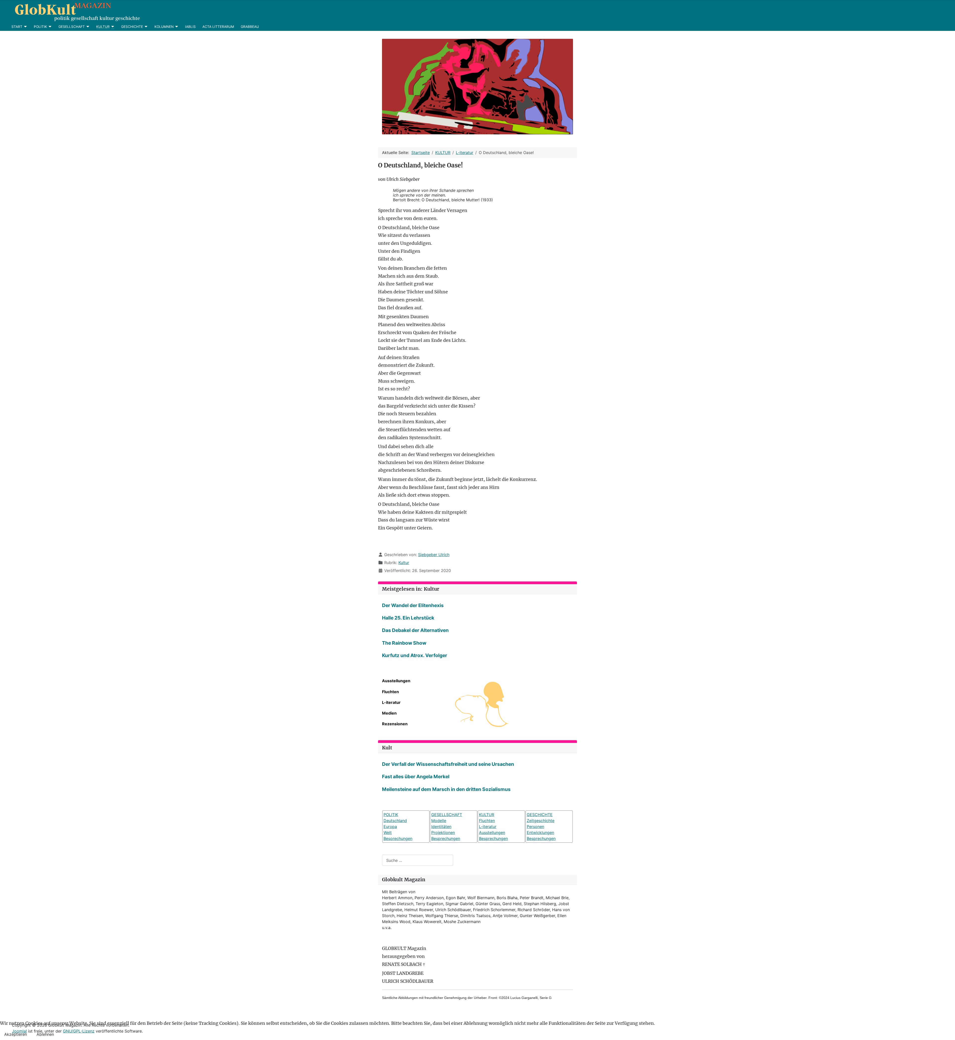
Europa (390, 826)
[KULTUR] (112, 26)
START (16, 27)
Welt (387, 832)
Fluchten (390, 691)
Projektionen (443, 832)
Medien (389, 713)
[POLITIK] (49, 26)
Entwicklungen (540, 832)
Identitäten (441, 826)
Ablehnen (45, 1034)
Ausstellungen (396, 680)
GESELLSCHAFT (71, 27)
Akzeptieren (15, 1034)
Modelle (438, 820)
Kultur (403, 562)
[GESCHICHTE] (145, 26)
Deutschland (395, 820)
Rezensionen (395, 723)
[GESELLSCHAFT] (87, 26)
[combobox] (417, 860)
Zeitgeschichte (540, 820)
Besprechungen (445, 838)
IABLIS (190, 27)
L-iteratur (391, 702)
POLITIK (40, 27)
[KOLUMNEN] (176, 26)
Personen (535, 826)
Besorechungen (397, 838)
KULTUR (103, 27)
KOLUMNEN (164, 27)
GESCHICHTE (132, 27)
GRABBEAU (250, 27)
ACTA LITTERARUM (218, 27)
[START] (24, 26)
